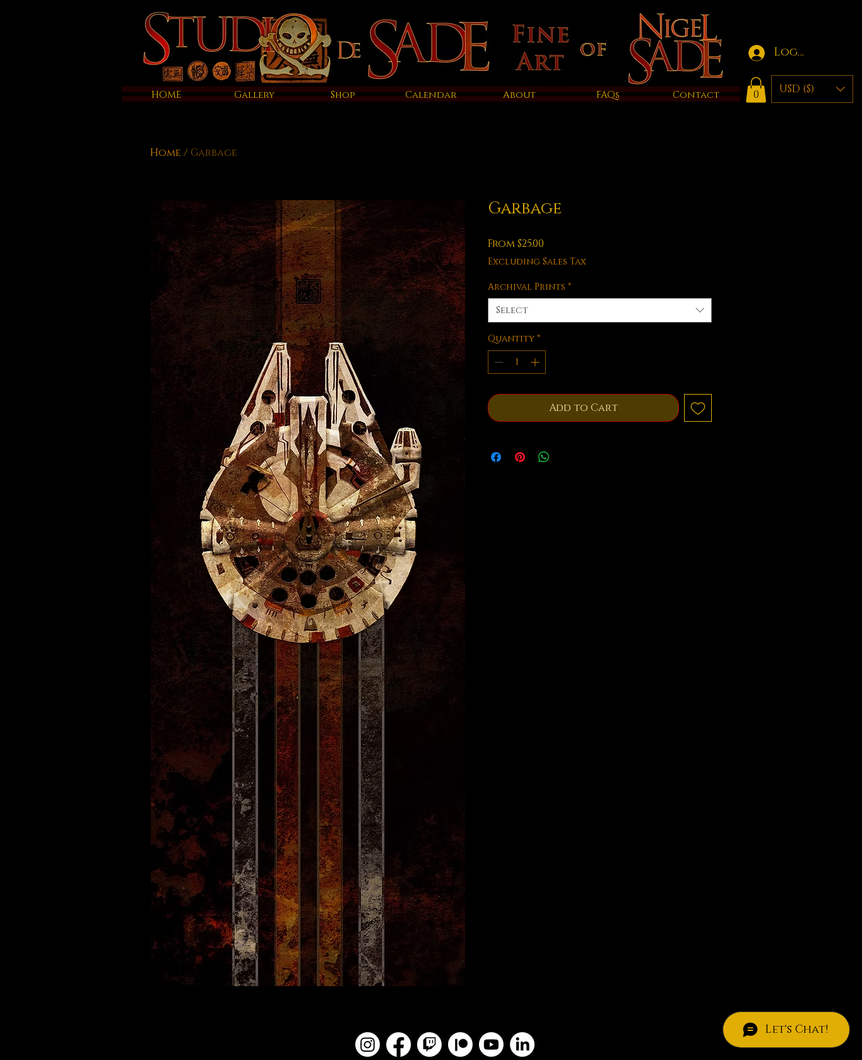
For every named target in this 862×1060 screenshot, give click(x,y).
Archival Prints (529, 287)
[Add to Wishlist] (698, 408)
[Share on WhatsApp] (544, 457)
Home (165, 153)
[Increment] (536, 362)
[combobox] (600, 310)
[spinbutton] (516, 362)
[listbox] (812, 89)
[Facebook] (398, 1044)
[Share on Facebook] (496, 457)
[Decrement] (497, 362)
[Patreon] (460, 1044)
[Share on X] (568, 457)
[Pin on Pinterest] (520, 457)
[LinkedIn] (522, 1044)
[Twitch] (429, 1044)
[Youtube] (491, 1044)
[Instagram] (367, 1044)
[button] (756, 90)
